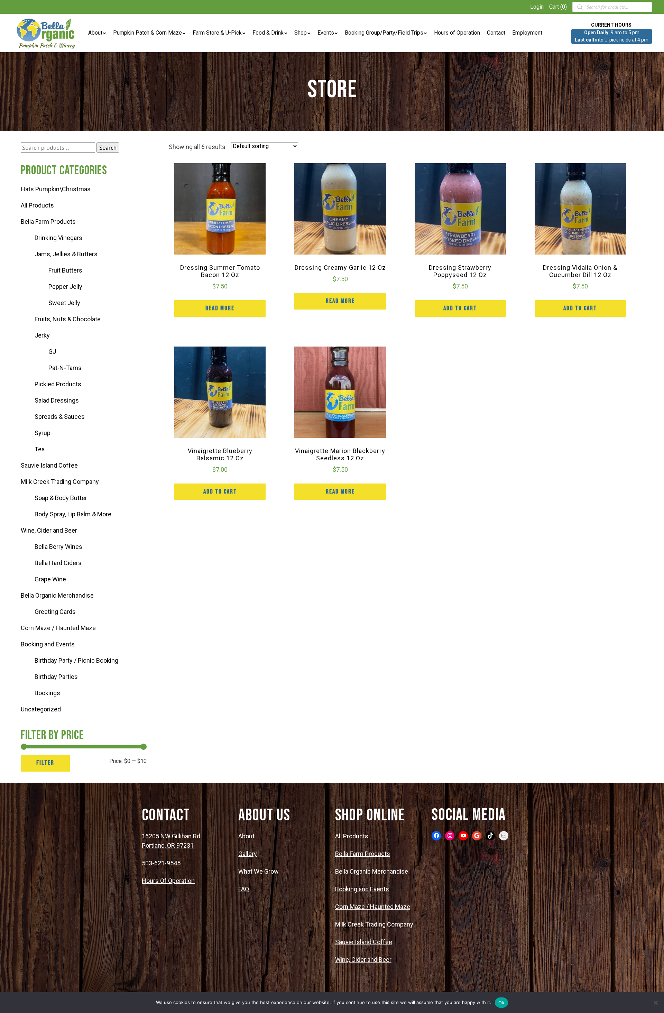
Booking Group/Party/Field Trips (384, 32)
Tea (40, 449)
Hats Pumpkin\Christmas (56, 189)
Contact (496, 32)
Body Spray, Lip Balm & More (73, 514)
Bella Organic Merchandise (57, 595)
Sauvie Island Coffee (49, 465)
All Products (37, 205)
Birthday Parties (56, 676)
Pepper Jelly (65, 286)
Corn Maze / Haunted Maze (58, 628)
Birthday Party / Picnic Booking (76, 660)
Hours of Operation (457, 32)
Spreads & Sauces (60, 416)
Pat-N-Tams (65, 367)
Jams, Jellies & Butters (66, 254)
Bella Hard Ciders (58, 563)
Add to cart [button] (460, 308)
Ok (501, 1002)
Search (108, 147)
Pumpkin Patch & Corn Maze (147, 32)
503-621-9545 (161, 863)
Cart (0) (558, 6)
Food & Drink (268, 32)
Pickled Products (58, 384)
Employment (527, 32)
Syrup (42, 432)
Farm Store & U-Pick (217, 32)
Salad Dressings (57, 400)
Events (325, 32)
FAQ (243, 889)
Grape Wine (50, 579)
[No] (655, 1002)
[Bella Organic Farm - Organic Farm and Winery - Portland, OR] (46, 33)
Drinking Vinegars (58, 237)
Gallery (247, 853)
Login (537, 6)
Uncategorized (41, 709)
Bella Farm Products (48, 221)
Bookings (47, 693)
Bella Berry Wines (58, 546)
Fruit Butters (65, 270)
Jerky (42, 335)
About (95, 32)
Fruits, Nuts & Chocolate (68, 319)
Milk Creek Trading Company (60, 481)
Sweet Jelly (64, 302)
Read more (219, 308)
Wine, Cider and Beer (49, 530)
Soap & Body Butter (61, 497)
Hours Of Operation (168, 880)
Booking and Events (48, 644)
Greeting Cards (55, 611)
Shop (300, 32)
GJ (52, 351)
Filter (45, 762)
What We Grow (258, 871)
